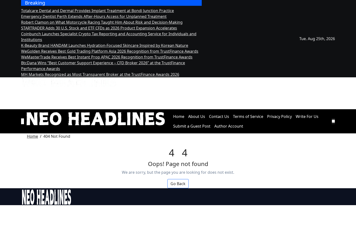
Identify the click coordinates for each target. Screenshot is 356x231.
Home (178, 116)
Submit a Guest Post (191, 126)
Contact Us (219, 116)
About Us (196, 116)
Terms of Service (248, 116)
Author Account (228, 126)
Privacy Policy (279, 116)
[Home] (22, 121)
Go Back (178, 183)
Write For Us (307, 116)
